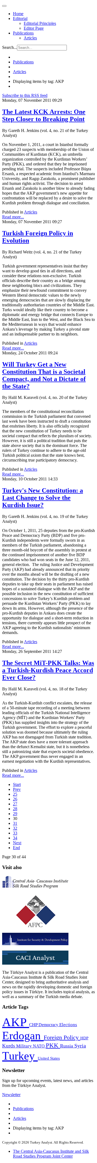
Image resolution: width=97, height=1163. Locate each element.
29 (15, 813)
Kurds (9, 1046)
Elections (68, 1024)
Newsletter (11, 1094)
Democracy (49, 1024)
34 (15, 838)
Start (17, 784)
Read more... (13, 217)
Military (24, 1046)
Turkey (20, 1055)
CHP (34, 1024)
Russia (67, 1046)
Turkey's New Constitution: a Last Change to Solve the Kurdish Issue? (42, 497)
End (16, 847)
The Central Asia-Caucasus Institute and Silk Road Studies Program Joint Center (51, 1153)
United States (49, 1058)
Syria (80, 1046)
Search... (9, 47)
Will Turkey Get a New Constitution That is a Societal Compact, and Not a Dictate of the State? (44, 375)
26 (15, 799)
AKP (15, 1022)
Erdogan (23, 1035)
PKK (53, 1045)
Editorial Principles (40, 23)
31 (15, 823)
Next (17, 842)
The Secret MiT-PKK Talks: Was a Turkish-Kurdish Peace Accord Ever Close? (48, 670)
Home (18, 13)
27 (15, 804)
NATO (39, 1046)
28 (15, 808)
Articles (30, 38)
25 (15, 794)
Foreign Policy (62, 1037)
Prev (17, 789)
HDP (84, 1038)
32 (15, 828)
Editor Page (34, 28)
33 (15, 833)
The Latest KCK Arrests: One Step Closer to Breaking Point (43, 115)
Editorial (20, 18)
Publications (23, 33)
